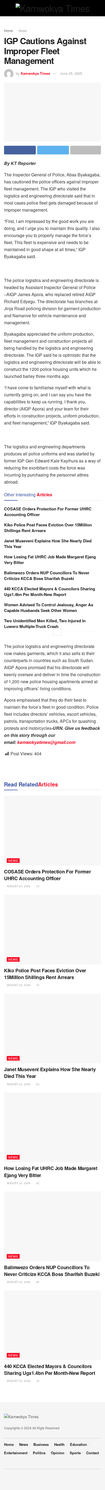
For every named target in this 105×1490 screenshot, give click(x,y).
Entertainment (15, 1452)
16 (37, 1381)
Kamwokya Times (35, 73)
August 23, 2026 (18, 886)
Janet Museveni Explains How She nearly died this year (48, 543)
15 (37, 886)
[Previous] (48, 632)
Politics (39, 1452)
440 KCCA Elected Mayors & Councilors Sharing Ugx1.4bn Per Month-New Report (49, 591)
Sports (75, 1452)
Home (8, 30)
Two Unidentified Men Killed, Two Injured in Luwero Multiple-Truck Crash (45, 623)
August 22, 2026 (18, 1183)
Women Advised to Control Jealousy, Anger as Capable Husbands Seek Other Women (48, 607)
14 (37, 985)
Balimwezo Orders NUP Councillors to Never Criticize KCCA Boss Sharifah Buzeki (46, 575)
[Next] (57, 632)
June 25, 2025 (71, 73)
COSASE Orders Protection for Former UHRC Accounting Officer (48, 511)
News (23, 30)
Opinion (57, 1452)
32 (37, 1183)
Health (59, 1444)
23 (37, 1084)
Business (41, 1444)
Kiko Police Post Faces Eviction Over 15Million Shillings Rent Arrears (48, 527)
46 (37, 1282)
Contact (92, 1452)
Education (78, 1444)
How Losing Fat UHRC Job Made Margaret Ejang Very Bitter (50, 559)
